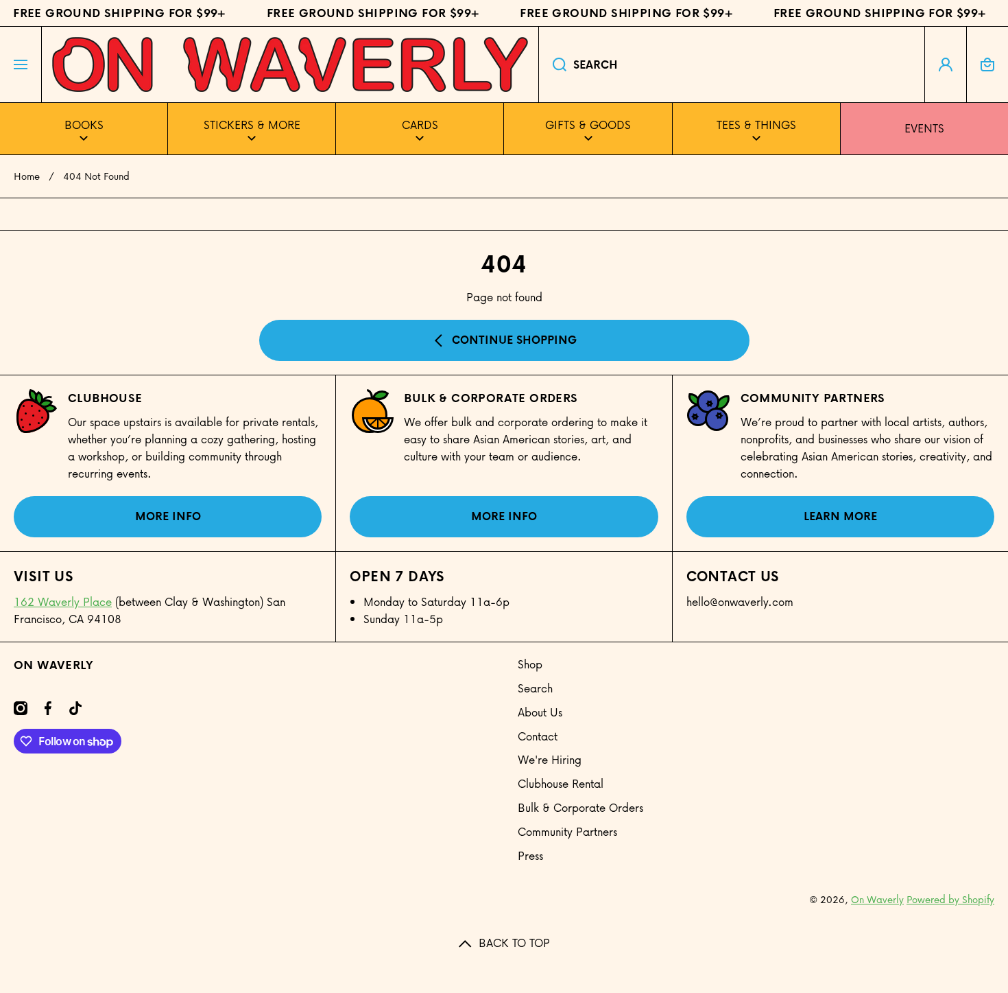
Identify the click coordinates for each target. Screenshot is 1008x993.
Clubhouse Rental (560, 783)
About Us (540, 712)
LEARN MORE (840, 515)
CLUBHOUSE (105, 398)
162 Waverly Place (63, 601)
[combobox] (731, 64)
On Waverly (877, 899)
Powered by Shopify (950, 899)
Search (535, 688)
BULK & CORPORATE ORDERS (490, 398)
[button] (987, 64)
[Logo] (290, 64)
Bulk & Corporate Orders (580, 807)
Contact (537, 736)
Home (27, 176)
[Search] (552, 64)
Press (530, 855)
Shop (530, 664)
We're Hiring (549, 759)
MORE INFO (168, 515)
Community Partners (813, 398)
